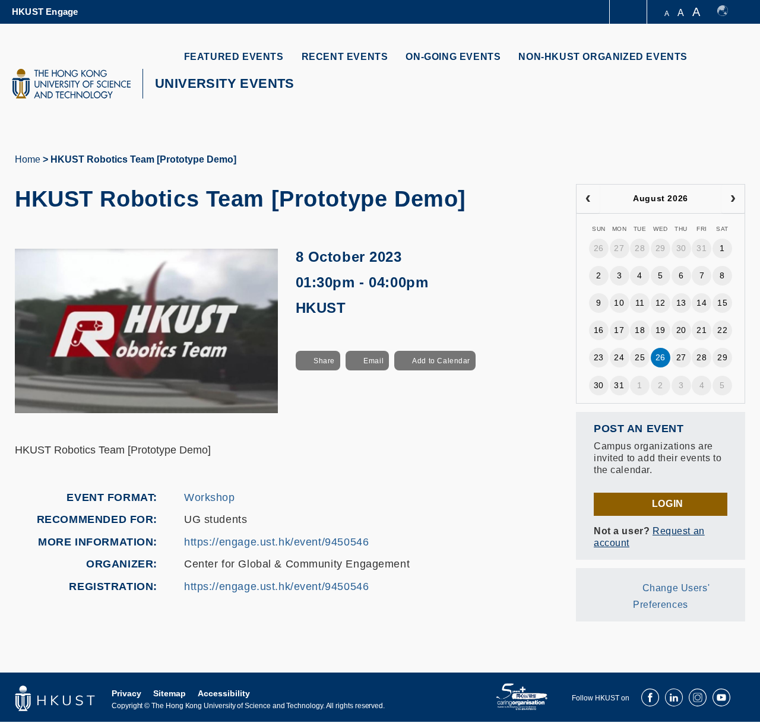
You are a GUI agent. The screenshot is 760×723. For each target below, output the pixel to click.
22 (722, 330)
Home (27, 159)
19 (661, 330)
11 (640, 302)
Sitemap (169, 693)
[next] (733, 199)
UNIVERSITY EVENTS (224, 83)
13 (681, 302)
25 (640, 357)
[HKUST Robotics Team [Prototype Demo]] (146, 330)
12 (661, 302)
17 (619, 330)
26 (599, 248)
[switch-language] (728, 12)
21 (701, 330)
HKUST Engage (45, 12)
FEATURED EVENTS (234, 57)
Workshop (209, 497)
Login (667, 504)
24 (619, 357)
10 (619, 302)
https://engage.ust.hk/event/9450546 (276, 542)
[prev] (588, 199)
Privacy (126, 693)
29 (661, 248)
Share (324, 361)
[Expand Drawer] (629, 12)
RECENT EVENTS (345, 57)
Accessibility (224, 693)
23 (599, 357)
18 (640, 330)
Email (373, 361)
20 (681, 330)
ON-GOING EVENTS (453, 57)
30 (681, 248)
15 (722, 302)
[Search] (728, 64)
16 (599, 330)
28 (640, 248)
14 (701, 302)
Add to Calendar (441, 361)
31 (701, 248)
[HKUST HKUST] (71, 84)
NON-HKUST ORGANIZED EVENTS (603, 57)
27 (619, 248)
